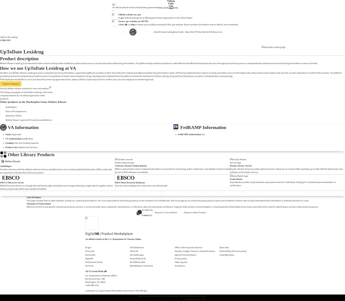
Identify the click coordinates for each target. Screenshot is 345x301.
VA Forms (89, 265)
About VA (134, 251)
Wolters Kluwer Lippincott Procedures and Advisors (29, 120)
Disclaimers (180, 265)
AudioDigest (11, 107)
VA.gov (88, 247)
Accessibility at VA (138, 258)
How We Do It (204, 32)
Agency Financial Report (185, 254)
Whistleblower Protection (141, 265)
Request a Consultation (166, 212)
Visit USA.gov (141, 290)
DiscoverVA (90, 254)
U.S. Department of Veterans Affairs (124, 239)
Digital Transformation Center (192, 296)
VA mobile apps (137, 254)
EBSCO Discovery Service (12, 182)
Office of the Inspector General (188, 247)
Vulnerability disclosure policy (232, 251)
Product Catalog (166, 32)
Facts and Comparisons (16, 111)
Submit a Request (10, 83)
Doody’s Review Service (241, 166)
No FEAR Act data (137, 262)
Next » (182, 193)
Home (156, 32)
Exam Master (236, 179)
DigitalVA (89, 258)
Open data (224, 247)
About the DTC (191, 32)
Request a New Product (195, 212)
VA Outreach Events (94, 262)
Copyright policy (226, 254)
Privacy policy (181, 258)
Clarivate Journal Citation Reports (131, 166)
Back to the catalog (9, 37)
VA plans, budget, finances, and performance (195, 251)
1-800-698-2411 (92, 285)
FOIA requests (181, 262)
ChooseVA (89, 251)
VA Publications (137, 247)
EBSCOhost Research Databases (130, 182)
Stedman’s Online (14, 115)
